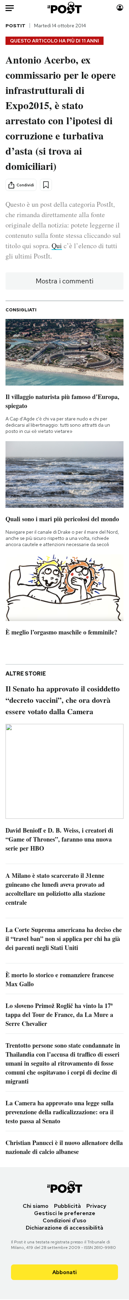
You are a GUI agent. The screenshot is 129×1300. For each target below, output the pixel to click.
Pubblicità (67, 1206)
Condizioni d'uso (64, 1220)
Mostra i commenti (64, 281)
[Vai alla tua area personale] (119, 7)
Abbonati (64, 1272)
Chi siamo (36, 1206)
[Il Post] (64, 8)
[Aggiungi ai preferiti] (46, 185)
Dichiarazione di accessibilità (64, 1227)
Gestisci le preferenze (64, 1213)
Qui (57, 245)
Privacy (96, 1206)
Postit (15, 25)
